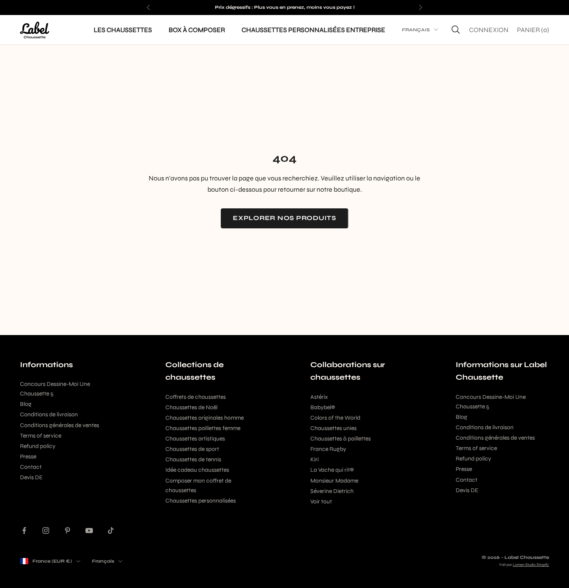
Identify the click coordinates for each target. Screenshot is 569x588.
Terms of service (40, 435)
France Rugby (328, 449)
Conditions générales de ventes (59, 425)
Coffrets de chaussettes (195, 396)
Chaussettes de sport (192, 449)
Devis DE (31, 477)
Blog (26, 404)
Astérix (319, 396)
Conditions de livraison (49, 414)
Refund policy (37, 446)
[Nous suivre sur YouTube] (89, 530)
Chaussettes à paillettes (340, 438)
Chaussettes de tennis (193, 459)
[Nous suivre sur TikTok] (111, 530)
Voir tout (321, 501)
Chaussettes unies (333, 428)
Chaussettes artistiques (195, 438)
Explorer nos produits (284, 218)
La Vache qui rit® (332, 469)
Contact (31, 466)
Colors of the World (335, 417)
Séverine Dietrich (332, 491)
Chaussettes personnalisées (200, 500)
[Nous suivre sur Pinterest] (67, 530)
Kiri (314, 459)
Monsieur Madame (334, 480)
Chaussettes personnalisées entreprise (313, 29)
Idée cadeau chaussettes (197, 469)
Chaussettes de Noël (191, 407)
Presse (28, 456)
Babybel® (322, 407)
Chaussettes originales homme (204, 417)
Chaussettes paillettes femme (202, 428)
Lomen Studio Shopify (531, 565)
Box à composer (197, 29)
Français (416, 30)
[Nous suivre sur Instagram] (46, 530)
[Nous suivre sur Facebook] (24, 530)
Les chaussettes (123, 29)
